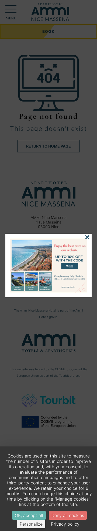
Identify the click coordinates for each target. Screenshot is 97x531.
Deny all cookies (67, 515)
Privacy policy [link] (65, 524)
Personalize (31, 524)
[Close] (87, 237)
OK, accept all (29, 515)
